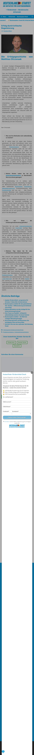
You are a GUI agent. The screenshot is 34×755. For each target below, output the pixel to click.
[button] (3, 752)
